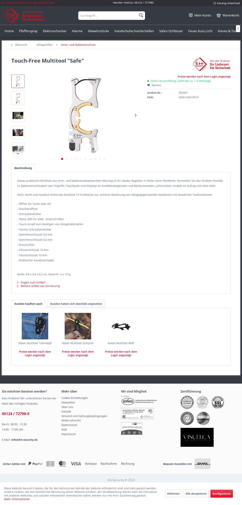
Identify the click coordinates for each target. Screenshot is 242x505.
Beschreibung (23, 168)
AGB (64, 429)
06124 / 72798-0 (15, 413)
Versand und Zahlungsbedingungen (84, 416)
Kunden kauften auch (28, 304)
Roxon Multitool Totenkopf (35, 343)
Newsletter (68, 402)
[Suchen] (141, 15)
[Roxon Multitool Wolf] (121, 326)
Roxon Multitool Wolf (121, 343)
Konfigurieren (222, 493)
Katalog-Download (228, 3)
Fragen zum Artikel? (33, 282)
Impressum (68, 434)
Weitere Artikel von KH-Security (40, 286)
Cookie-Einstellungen (74, 398)
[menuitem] (225, 3)
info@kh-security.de (24, 439)
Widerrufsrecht (71, 420)
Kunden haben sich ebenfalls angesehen (76, 304)
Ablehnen (173, 493)
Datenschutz (69, 425)
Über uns (67, 407)
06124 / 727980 (144, 2)
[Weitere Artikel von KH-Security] (212, 64)
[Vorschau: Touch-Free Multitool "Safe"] (18, 81)
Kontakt (66, 411)
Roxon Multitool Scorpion (78, 343)
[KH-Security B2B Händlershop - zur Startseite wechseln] (24, 16)
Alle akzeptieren (196, 493)
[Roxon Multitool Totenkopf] (35, 326)
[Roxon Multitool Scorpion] (78, 326)
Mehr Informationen (17, 499)
